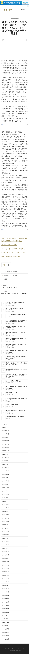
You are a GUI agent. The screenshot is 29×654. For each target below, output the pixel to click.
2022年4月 (6, 585)
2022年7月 (6, 575)
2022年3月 (6, 588)
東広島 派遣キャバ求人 (9, 245)
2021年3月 (6, 608)
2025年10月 (6, 444)
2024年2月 (6, 511)
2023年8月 (6, 531)
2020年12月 (6, 618)
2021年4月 (6, 605)
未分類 (5, 279)
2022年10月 (6, 565)
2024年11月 (6, 481)
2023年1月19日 (14, 18)
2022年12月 (6, 558)
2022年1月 (6, 595)
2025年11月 (6, 440)
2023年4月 (6, 545)
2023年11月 (6, 521)
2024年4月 (6, 504)
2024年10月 (6, 484)
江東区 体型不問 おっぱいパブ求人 (13, 253)
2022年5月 (6, 582)
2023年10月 (6, 524)
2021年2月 (6, 612)
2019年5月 (6, 632)
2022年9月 (6, 568)
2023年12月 (6, 518)
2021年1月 (6, 615)
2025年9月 (6, 447)
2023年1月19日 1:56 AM (10, 275)
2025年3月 (6, 467)
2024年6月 (6, 497)
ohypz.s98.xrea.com (10, 271)
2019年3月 (6, 639)
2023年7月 (6, 534)
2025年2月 (6, 471)
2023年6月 (6, 538)
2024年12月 (6, 477)
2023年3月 (6, 548)
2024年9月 (6, 487)
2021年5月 (6, 602)
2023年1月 (6, 555)
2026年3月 (6, 427)
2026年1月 (6, 434)
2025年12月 (6, 437)
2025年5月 (6, 460)
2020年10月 (6, 625)
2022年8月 (6, 571)
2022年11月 (6, 561)
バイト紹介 (6, 9)
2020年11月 (6, 622)
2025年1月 (6, 474)
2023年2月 (6, 551)
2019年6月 (6, 629)
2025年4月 (6, 464)
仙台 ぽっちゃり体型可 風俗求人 (13, 249)
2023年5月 (6, 541)
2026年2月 (6, 430)
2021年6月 (6, 598)
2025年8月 (6, 450)
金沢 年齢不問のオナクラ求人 (11, 257)
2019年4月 (6, 635)
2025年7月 (6, 454)
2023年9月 (6, 528)
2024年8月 (6, 491)
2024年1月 (6, 514)
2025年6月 (6, 457)
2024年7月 (6, 494)
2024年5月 (6, 501)
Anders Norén (17, 650)
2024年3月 (6, 508)
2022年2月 (6, 592)
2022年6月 (6, 578)
